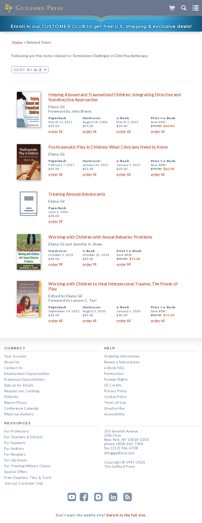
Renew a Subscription (122, 362)
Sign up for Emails (18, 385)
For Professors (16, 431)
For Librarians (15, 460)
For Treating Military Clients (27, 466)
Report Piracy (15, 402)
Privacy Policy (115, 391)
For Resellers (15, 454)
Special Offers (15, 472)
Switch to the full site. (126, 515)
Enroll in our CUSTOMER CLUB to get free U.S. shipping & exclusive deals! (101, 26)
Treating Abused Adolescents (76, 193)
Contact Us (13, 368)
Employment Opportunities (26, 373)
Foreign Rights (116, 379)
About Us (12, 362)
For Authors (14, 448)
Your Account (15, 356)
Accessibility (114, 414)
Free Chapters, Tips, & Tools (28, 477)
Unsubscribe (114, 408)
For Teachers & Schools (23, 437)
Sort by (28, 70)
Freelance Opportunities (24, 379)
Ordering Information (122, 356)
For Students (15, 443)
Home (17, 42)
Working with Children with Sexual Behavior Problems (100, 236)
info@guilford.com (119, 453)
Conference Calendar (21, 408)
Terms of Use (115, 402)
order (53, 131)
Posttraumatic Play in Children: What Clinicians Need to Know (108, 146)
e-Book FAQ (114, 368)
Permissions (114, 373)
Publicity (11, 397)
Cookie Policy (115, 397)
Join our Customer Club (23, 483)
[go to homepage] (33, 8)
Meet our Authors (19, 414)
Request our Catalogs (22, 391)
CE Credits (113, 385)
